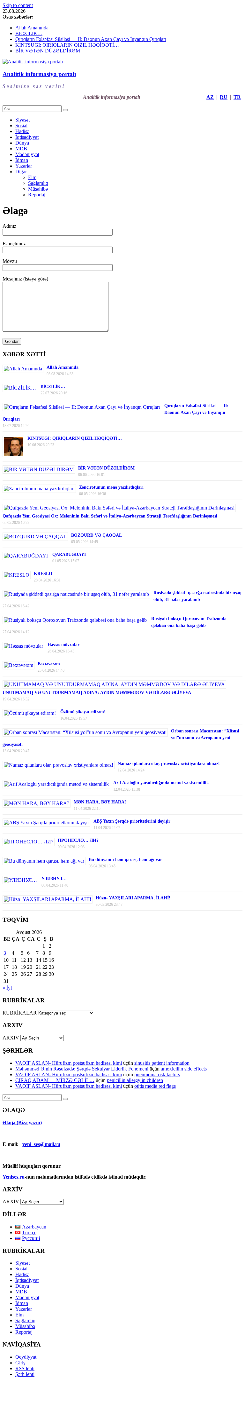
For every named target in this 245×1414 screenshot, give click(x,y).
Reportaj (36, 194)
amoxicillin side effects (184, 1068)
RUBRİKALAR (20, 1012)
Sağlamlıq (38, 183)
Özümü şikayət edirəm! (83, 711)
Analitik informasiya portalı (39, 74)
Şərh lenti (24, 1374)
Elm (32, 177)
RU (223, 97)
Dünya (22, 143)
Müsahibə (38, 189)
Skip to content (18, 5)
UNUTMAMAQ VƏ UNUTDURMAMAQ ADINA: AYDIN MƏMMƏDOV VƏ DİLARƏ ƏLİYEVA (97, 692)
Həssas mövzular (63, 644)
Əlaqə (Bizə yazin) (22, 1122)
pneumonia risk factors (157, 1074)
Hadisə (22, 131)
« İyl (7, 988)
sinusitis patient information (161, 1063)
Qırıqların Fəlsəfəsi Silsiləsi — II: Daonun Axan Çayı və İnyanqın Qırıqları (90, 39)
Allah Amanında (31, 27)
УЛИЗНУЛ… (54, 878)
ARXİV (11, 1201)
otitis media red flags (155, 1086)
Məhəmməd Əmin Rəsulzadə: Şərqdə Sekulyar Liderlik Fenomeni (81, 1068)
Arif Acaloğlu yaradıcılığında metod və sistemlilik (161, 782)
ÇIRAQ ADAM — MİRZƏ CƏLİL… (54, 1080)
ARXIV (11, 1037)
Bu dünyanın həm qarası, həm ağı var (125, 859)
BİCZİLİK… (28, 33)
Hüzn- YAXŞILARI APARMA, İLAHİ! (133, 898)
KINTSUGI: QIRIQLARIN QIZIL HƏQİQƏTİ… (67, 45)
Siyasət (22, 119)
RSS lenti (24, 1368)
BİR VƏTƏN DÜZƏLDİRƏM (47, 50)
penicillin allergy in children (135, 1080)
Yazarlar (23, 166)
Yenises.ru (14, 1177)
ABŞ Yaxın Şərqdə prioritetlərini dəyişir (131, 821)
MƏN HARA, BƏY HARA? (100, 802)
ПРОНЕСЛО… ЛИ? (78, 840)
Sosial (21, 125)
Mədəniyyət (27, 154)
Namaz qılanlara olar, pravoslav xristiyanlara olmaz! (169, 763)
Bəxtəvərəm (49, 663)
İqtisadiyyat (27, 137)
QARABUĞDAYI (69, 554)
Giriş (20, 1362)
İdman (21, 160)
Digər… (23, 171)
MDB (21, 148)
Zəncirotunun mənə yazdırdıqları (111, 487)
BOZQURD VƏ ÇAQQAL (96, 535)
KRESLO (43, 573)
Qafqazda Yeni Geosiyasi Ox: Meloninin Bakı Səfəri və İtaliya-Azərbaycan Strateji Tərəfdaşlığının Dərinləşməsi (110, 516)
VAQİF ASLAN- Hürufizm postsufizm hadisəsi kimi (68, 1063)
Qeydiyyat (25, 1357)
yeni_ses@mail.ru (41, 1144)
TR (237, 97)
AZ (210, 97)
